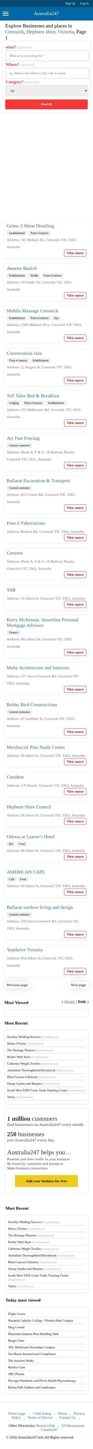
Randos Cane (16, 1367)
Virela (20, 1097)
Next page (78, 985)
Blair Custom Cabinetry (31, 1077)
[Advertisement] (46, 170)
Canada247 (49, 1430)
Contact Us (67, 1417)
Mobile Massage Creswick (32, 310)
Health (34, 275)
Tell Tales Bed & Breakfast (33, 395)
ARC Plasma (16, 1374)
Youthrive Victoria (25, 949)
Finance (13, 632)
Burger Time (16, 1340)
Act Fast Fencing (23, 438)
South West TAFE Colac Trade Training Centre (46, 1090)
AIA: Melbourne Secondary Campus (31, 1347)
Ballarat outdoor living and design (40, 907)
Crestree (15, 552)
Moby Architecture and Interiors (38, 667)
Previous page (17, 985)
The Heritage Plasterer (30, 1050)
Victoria (66, 32)
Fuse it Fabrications (26, 523)
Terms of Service (40, 1417)
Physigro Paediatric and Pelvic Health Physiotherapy (42, 1380)
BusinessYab (45, 1426)
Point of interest (39, 233)
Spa (56, 318)
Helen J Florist (25, 1043)
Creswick (14, 32)
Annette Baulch (22, 268)
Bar (11, 844)
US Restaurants (73, 1426)
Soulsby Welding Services (33, 1037)
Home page (17, 1413)
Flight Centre (16, 1314)
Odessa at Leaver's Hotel (31, 836)
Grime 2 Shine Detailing (30, 225)
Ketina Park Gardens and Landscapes (32, 1387)
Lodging (14, 403)
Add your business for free (46, 1181)
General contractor (19, 445)
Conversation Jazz (24, 353)
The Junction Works (21, 1360)
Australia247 (46, 13)
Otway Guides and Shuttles (33, 1083)
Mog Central (16, 1327)
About (62, 1413)
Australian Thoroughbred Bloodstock (40, 1070)
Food (22, 844)
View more (75, 253)
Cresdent (15, 776)
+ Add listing (41, 1413)
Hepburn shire (40, 32)
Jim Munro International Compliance (32, 1354)
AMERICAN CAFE (26, 871)
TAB (11, 589)
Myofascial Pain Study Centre (36, 747)
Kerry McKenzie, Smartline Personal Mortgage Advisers (42, 622)
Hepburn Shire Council (29, 806)
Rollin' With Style (27, 1057)
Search (46, 104)
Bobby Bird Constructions (32, 704)
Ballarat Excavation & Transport (38, 480)
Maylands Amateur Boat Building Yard (33, 1334)
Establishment (17, 233)
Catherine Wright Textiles (32, 1063)
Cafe (11, 879)
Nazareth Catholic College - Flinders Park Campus (40, 1320)
